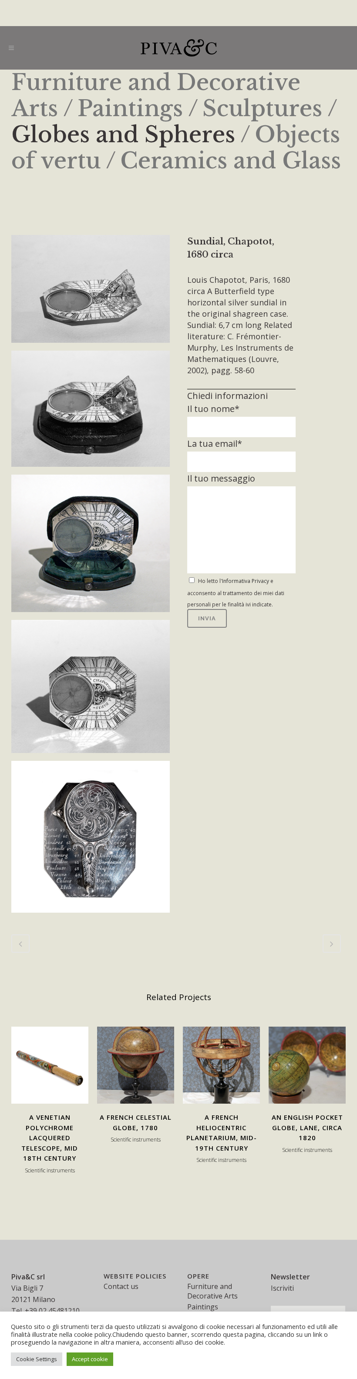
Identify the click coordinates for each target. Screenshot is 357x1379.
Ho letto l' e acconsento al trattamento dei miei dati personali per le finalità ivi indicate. (235, 592)
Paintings (130, 108)
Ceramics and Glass (230, 160)
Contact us (121, 1286)
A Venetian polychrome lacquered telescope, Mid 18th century (49, 1137)
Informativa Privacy (245, 581)
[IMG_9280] (90, 410)
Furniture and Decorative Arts (212, 1291)
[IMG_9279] (90, 545)
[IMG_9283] (90, 291)
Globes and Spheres (123, 134)
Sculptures (262, 108)
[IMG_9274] (90, 688)
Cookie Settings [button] (36, 1359)
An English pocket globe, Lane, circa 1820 (307, 1127)
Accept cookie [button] (90, 1359)
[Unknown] (90, 838)
